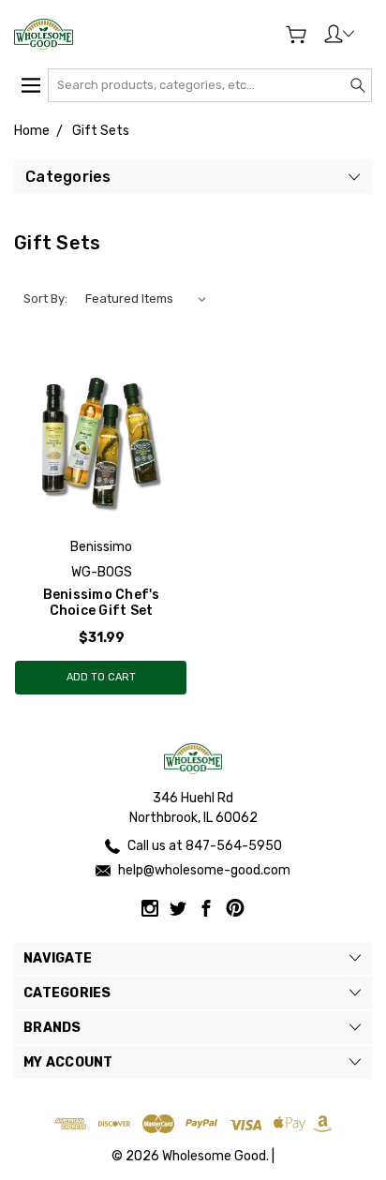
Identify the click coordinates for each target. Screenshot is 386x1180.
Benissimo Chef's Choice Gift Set (101, 603)
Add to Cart (101, 677)
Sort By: (45, 298)
